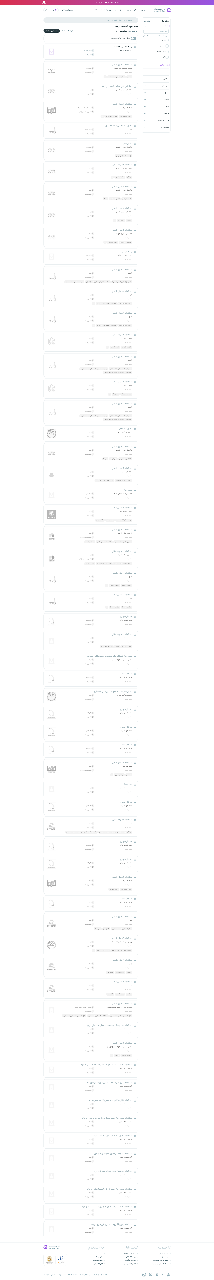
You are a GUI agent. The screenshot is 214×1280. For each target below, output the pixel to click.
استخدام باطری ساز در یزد (126, 26)
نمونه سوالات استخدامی (161, 1260)
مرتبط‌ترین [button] (122, 31)
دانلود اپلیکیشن (98, 1260)
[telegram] (156, 1275)
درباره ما (100, 1253)
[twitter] (150, 1275)
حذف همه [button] (147, 21)
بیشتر (96, 10)
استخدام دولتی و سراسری (160, 1263)
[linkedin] (162, 1275)
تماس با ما (99, 1257)
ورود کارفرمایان (131, 1257)
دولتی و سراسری (132, 10)
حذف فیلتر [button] (146, 36)
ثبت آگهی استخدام (51, 31)
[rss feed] (169, 1275)
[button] (156, 40)
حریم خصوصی (98, 1263)
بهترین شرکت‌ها (107, 10)
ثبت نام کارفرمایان (130, 1260)
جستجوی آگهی (145, 10)
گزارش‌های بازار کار (130, 1263)
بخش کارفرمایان (67, 10)
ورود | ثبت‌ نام (50, 10)
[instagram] (144, 1275)
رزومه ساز (118, 10)
